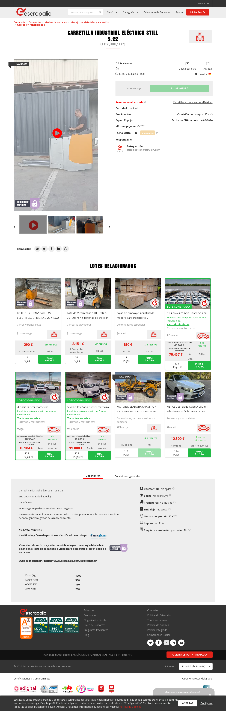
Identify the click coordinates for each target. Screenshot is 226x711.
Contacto (152, 610)
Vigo (21, 429)
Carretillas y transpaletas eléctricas (193, 102)
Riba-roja (123, 427)
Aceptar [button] (188, 703)
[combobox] (196, 666)
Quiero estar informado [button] (189, 654)
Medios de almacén (55, 22)
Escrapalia (19, 22)
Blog (86, 634)
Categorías (35, 22)
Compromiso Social (158, 635)
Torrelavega (25, 333)
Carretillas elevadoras (79, 324)
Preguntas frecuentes (96, 630)
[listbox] (203, 3)
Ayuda (179, 12)
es (70, 560)
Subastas (89, 610)
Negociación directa (95, 620)
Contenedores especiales (131, 324)
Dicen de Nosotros (94, 625)
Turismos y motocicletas (181, 328)
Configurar (207, 703)
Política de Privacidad (159, 615)
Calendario (90, 615)
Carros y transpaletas (31, 24)
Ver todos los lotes (178, 324)
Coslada (173, 335)
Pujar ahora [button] (49, 359)
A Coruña (74, 429)
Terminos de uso (157, 620)
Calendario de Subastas (157, 12)
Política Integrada (157, 630)
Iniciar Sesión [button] (198, 12)
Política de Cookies (158, 625)
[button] (37, 249)
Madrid (122, 333)
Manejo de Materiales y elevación (89, 22)
